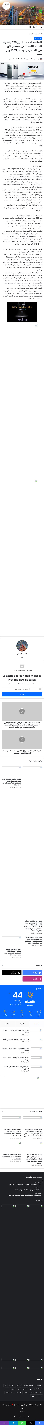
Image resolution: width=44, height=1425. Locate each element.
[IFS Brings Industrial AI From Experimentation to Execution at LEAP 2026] (11, 1147)
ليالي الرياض (36, 59)
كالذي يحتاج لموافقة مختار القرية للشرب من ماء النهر (15, 1049)
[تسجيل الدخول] (30, 26)
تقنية (19, 1389)
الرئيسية (38, 34)
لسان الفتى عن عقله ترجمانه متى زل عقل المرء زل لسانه (16, 1067)
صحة (7, 1389)
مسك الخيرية (9, 1392)
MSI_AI (11, 1385)
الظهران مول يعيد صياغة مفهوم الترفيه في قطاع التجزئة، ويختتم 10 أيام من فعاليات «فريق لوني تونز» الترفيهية (34, 1159)
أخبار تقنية (31, 34)
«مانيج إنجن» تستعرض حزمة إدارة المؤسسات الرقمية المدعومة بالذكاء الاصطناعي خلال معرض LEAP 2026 (33, 940)
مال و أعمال (18, 1392)
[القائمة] (41, 26)
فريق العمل (34, 1392)
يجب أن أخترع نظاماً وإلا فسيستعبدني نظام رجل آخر (16, 1058)
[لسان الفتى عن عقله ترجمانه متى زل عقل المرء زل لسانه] (36, 1069)
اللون (31, 1389)
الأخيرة (22, 1024)
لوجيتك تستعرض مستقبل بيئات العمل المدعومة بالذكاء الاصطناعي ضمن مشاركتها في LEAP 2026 (11, 782)
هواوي (33, 1396)
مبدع (22, 1408)
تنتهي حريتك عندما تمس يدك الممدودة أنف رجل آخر (15, 1031)
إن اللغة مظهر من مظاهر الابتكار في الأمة (16, 1039)
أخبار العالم (38, 1389)
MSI (17, 1385)
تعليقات (7, 1024)
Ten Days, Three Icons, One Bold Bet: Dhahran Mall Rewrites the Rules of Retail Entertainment (12, 1132)
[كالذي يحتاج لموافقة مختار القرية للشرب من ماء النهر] (36, 1051)
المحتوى (25, 1389)
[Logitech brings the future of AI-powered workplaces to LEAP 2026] (22, 1370)
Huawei (39, 1385)
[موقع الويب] (22, 657)
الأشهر (37, 1024)
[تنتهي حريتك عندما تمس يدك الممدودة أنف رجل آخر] (36, 1033)
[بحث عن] (37, 26)
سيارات (13, 1389)
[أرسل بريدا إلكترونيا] (31, 59)
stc (5, 1385)
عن (40, 1392)
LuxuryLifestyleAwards (27, 1385)
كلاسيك (26, 1392)
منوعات (39, 1396)
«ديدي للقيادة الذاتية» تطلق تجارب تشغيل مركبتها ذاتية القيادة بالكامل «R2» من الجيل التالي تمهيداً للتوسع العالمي (33, 1132)
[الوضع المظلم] (34, 26)
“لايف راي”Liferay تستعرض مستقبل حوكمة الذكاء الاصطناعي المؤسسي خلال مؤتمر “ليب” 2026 (13, 952)
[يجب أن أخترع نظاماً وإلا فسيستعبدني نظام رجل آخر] (36, 1060)
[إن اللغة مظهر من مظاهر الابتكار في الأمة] (36, 1042)
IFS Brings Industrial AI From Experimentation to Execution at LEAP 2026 (11, 1156)
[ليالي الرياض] (22, 12)
